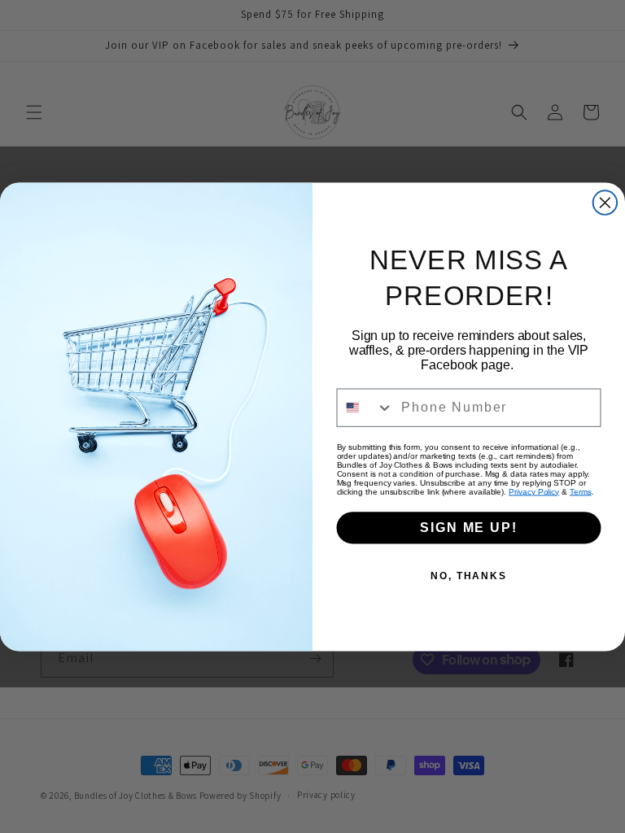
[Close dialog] (605, 202)
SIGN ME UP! (468, 527)
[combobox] (366, 407)
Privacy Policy (534, 490)
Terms (581, 490)
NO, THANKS (469, 575)
